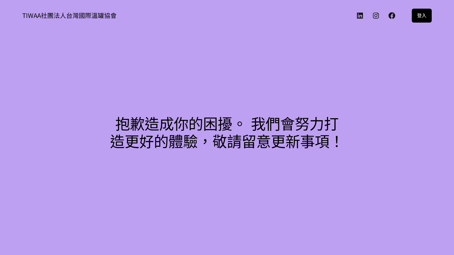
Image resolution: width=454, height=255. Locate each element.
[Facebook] (392, 16)
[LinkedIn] (360, 16)
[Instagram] (376, 16)
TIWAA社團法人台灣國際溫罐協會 (69, 15)
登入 (421, 15)
